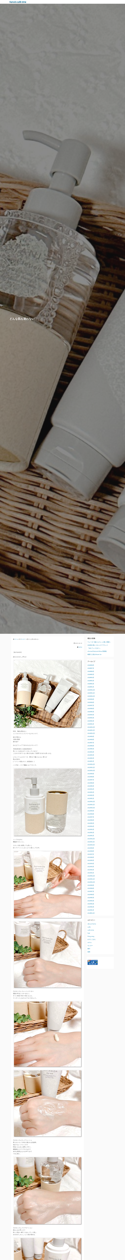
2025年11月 (91, 693)
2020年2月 (91, 907)
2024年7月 (91, 742)
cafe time (91, 930)
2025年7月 (91, 705)
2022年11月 (91, 804)
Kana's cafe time (18, 2)
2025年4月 (91, 715)
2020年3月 (91, 904)
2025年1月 (91, 724)
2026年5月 (91, 674)
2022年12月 (91, 801)
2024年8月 (91, 739)
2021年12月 (91, 839)
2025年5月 (91, 711)
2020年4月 (91, 901)
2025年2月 (91, 721)
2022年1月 (91, 835)
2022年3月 (91, 829)
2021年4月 (91, 863)
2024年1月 (91, 761)
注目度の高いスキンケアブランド (98, 645)
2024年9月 (91, 736)
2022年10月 (91, 808)
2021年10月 (91, 845)
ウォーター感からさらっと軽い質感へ (99, 642)
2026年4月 (91, 677)
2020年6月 (91, 894)
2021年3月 (91, 866)
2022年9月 (91, 811)
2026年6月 (91, 671)
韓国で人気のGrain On (95, 654)
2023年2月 (91, 795)
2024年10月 (91, 733)
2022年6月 (91, 820)
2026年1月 (91, 687)
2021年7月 (91, 854)
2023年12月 (91, 764)
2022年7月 (91, 817)
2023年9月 (91, 774)
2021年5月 (91, 860)
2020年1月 (91, 910)
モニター (90, 945)
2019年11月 (91, 913)
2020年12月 (91, 876)
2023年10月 (91, 770)
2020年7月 (91, 891)
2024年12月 (91, 727)
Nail (89, 933)
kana (80, 647)
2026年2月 (91, 684)
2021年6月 (91, 857)
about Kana (92, 924)
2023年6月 (91, 783)
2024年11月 (91, 730)
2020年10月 (91, 882)
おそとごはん (92, 939)
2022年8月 (91, 814)
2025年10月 (91, 696)
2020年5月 (91, 897)
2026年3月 (91, 680)
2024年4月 (91, 752)
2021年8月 (91, 851)
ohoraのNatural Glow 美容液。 (98, 651)
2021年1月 (91, 873)
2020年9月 (91, 885)
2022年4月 (91, 826)
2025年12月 (91, 690)
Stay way (91, 936)
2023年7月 (91, 780)
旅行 (89, 948)
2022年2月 (91, 832)
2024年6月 (91, 746)
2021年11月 (91, 842)
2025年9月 (91, 699)
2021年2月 (91, 870)
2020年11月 (91, 879)
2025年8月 (91, 702)
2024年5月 (91, 749)
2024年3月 (91, 755)
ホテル (90, 942)
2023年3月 (91, 792)
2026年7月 (91, 668)
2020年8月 (91, 888)
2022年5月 (91, 823)
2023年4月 (91, 789)
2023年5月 (91, 786)
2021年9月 (91, 848)
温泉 (89, 952)
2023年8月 (91, 777)
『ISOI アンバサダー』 (94, 648)
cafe (89, 927)
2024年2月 (91, 758)
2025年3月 (91, 718)
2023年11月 (91, 767)
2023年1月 (91, 798)
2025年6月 (91, 708)
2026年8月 (91, 665)
